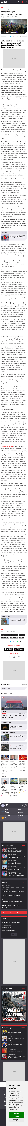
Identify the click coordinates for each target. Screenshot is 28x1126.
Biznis (5, 1094)
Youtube (18, 656)
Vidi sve (23, 845)
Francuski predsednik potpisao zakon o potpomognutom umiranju (14, 905)
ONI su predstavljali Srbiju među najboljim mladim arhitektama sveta (14, 867)
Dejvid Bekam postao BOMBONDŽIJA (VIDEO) (14, 1032)
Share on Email (20, 36)
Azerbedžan (15, 635)
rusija (7, 637)
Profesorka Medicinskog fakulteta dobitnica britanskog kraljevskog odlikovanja (14, 850)
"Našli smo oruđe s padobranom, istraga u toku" (14, 900)
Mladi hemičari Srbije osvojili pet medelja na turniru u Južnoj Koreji (14, 856)
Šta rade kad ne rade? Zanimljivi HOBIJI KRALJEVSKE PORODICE (14, 1056)
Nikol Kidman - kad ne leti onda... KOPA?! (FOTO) (14, 1038)
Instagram (14, 656)
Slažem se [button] (16, 1113)
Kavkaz (21, 637)
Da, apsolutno (7, 925)
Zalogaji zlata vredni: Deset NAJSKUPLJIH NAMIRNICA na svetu (14, 895)
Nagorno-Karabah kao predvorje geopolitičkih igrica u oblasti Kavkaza (14, 236)
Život (5, 1101)
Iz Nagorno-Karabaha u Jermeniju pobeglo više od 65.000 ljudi (14, 746)
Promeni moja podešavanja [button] (16, 1120)
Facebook (9, 656)
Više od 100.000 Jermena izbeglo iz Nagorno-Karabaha (14, 708)
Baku (3, 637)
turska (16, 637)
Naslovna (5, 1091)
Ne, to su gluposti (8, 927)
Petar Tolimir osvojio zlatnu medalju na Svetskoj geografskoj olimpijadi (14, 862)
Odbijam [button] (17, 1116)
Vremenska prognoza (14, 805)
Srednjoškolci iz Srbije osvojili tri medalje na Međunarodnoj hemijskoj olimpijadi (14, 873)
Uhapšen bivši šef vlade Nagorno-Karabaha (14, 736)
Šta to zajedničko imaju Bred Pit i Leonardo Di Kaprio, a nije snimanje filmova (14, 1044)
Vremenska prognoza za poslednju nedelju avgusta (14, 890)
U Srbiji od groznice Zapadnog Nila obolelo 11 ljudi (14, 886)
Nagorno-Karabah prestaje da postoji (14, 620)
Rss (25, 913)
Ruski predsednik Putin (7, 446)
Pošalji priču (22, 1)
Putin (11, 637)
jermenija (21, 635)
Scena (5, 1097)
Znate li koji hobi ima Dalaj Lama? (14, 1050)
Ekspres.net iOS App (8, 649)
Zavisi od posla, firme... (9, 930)
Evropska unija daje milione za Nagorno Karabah (14, 725)
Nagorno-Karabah (6, 635)
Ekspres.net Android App (19, 649)
